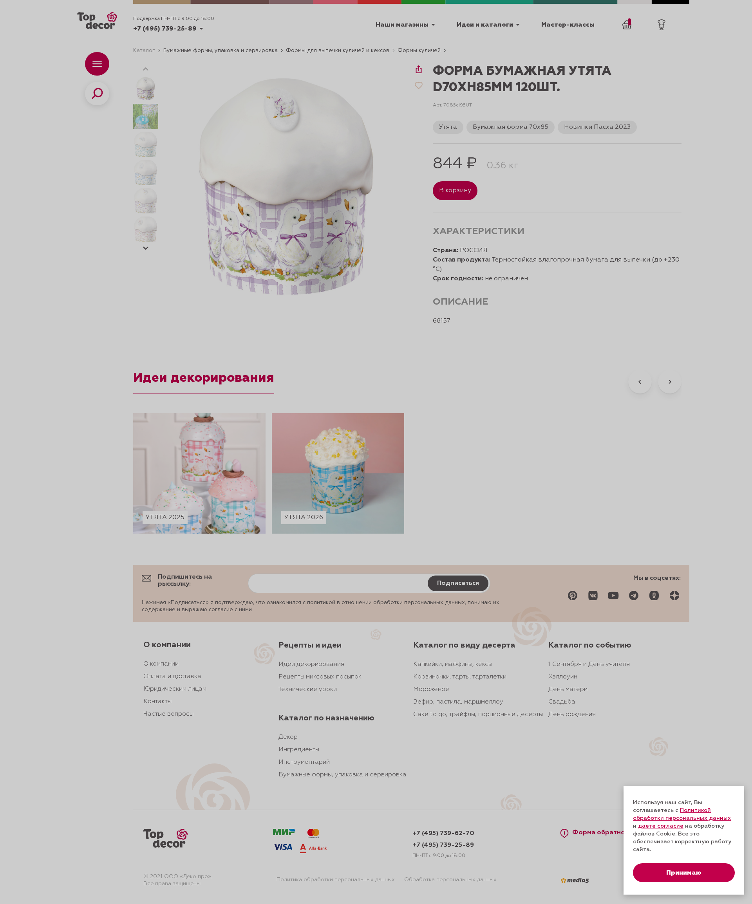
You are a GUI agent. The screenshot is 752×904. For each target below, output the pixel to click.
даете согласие (660, 826)
